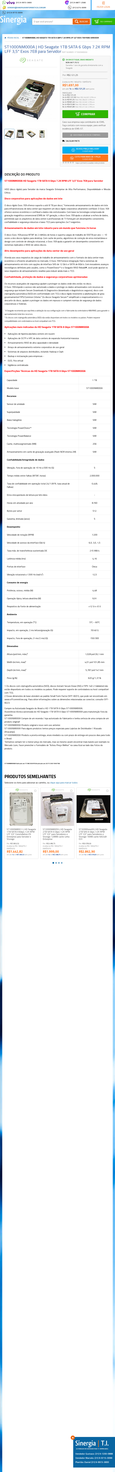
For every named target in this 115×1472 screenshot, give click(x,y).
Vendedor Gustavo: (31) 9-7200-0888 (94, 1453)
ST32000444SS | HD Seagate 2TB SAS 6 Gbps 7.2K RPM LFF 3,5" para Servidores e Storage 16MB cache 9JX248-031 (93, 834)
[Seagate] (31, 60)
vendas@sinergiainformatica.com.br (26, 7)
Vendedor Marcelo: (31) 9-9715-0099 (93, 1458)
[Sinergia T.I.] (13, 20)
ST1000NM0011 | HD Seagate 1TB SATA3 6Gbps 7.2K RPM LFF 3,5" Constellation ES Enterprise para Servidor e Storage (21, 834)
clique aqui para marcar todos (64, 782)
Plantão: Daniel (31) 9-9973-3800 (92, 1462)
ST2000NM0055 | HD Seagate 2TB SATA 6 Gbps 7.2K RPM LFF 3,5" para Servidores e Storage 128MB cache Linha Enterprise (57, 834)
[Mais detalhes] (21, 809)
